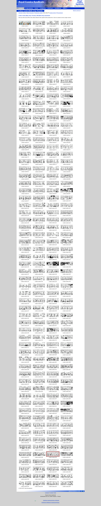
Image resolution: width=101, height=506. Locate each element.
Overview (21, 12)
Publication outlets (38, 12)
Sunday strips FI (53, 12)
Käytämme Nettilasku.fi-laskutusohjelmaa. (50, 502)
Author (24, 12)
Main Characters (30, 12)
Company (47, 492)
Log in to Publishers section (75, 491)
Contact (51, 492)
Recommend (60, 12)
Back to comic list (76, 10)
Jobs (55, 492)
